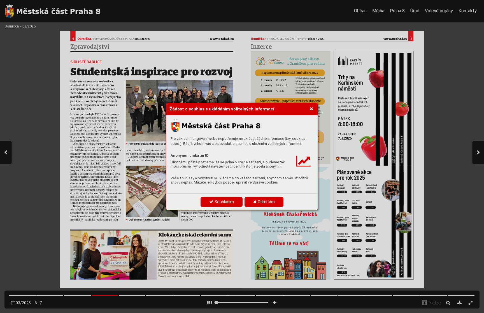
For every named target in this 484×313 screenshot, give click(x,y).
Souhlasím (223, 201)
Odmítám (266, 201)
